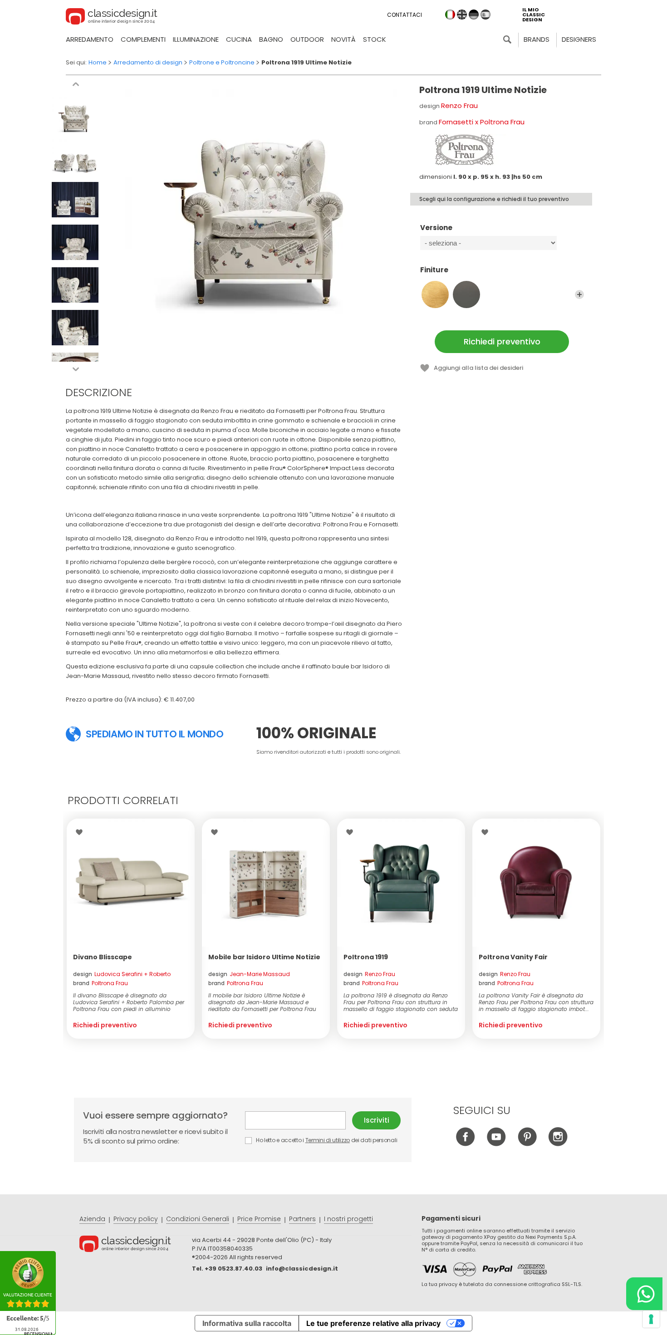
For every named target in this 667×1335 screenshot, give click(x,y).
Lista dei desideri (81, 832)
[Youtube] (496, 1143)
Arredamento (89, 39)
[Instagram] (558, 1143)
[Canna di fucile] (466, 294)
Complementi (143, 39)
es (485, 15)
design (122, 974)
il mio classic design (533, 14)
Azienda (92, 1219)
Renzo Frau (459, 105)
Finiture (434, 270)
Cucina (239, 39)
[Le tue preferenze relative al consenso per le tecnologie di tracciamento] (651, 1319)
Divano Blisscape (102, 957)
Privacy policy (135, 1219)
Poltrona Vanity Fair (513, 957)
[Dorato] (435, 294)
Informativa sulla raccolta (246, 1323)
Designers (579, 39)
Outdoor (307, 39)
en (462, 15)
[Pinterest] (527, 1143)
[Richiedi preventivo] (131, 883)
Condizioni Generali (197, 1219)
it (450, 15)
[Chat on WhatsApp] (644, 1293)
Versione (436, 228)
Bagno (271, 39)
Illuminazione (196, 39)
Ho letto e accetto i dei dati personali (326, 1140)
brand (100, 983)
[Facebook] (465, 1143)
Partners (302, 1219)
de (474, 15)
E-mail (298, 1120)
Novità (343, 39)
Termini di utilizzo (327, 1140)
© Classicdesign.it (135, 1245)
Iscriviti (376, 1120)
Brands (536, 39)
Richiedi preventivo (502, 341)
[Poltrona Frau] (464, 150)
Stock (374, 39)
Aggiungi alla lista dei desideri (478, 367)
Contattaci (404, 15)
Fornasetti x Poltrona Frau (482, 122)
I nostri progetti (348, 1219)
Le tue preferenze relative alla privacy (373, 1323)
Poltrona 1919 (365, 957)
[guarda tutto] (579, 294)
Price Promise (259, 1219)
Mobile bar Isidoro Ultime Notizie (264, 957)
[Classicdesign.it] (111, 17)
